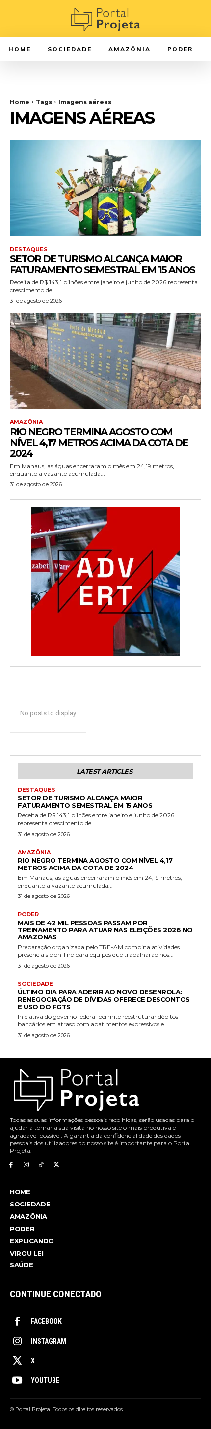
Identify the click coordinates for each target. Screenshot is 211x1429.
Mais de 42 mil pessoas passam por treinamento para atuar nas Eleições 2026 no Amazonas (105, 930)
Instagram (48, 1341)
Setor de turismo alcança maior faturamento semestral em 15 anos (102, 264)
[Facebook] (11, 1165)
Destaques (29, 249)
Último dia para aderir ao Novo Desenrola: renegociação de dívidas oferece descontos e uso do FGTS (104, 999)
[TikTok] (41, 1165)
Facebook (46, 1321)
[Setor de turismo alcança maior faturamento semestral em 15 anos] (105, 188)
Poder (28, 914)
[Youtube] (17, 1381)
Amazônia (26, 422)
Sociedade (35, 984)
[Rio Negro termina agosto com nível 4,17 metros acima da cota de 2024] (105, 361)
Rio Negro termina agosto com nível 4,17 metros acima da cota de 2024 (99, 442)
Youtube (45, 1380)
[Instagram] (26, 1165)
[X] (56, 1165)
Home (19, 102)
